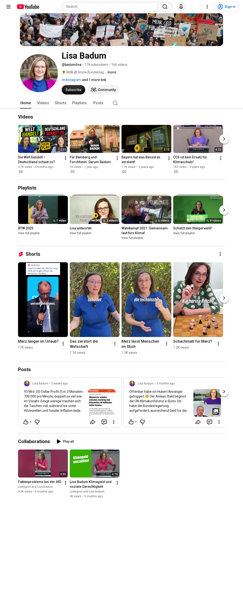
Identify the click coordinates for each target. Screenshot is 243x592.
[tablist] (121, 103)
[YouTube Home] (27, 6)
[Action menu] (113, 422)
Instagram (73, 80)
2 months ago (165, 383)
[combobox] (111, 6)
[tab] (25, 103)
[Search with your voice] (181, 6)
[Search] (165, 6)
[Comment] (104, 422)
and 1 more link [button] (94, 80)
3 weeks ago (59, 383)
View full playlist (29, 233)
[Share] (93, 422)
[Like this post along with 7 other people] (131, 422)
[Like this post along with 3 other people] (26, 422)
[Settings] (207, 6)
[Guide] (8, 6)
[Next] (224, 139)
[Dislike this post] (37, 422)
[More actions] (65, 158)
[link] (70, 404)
